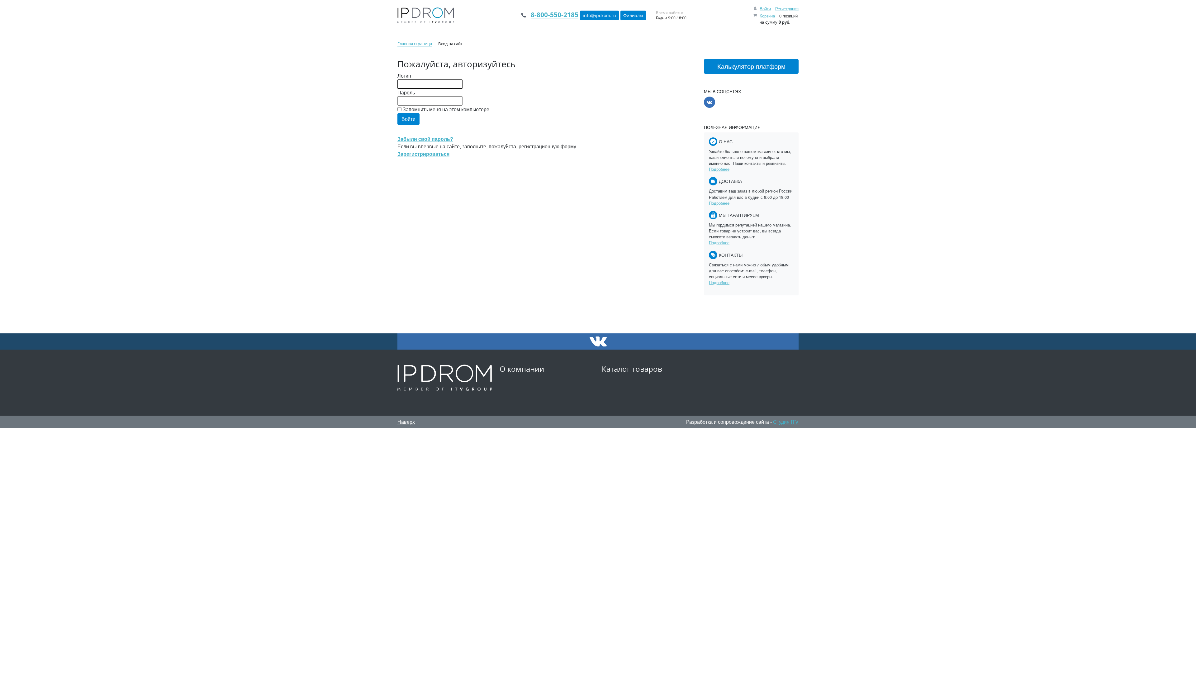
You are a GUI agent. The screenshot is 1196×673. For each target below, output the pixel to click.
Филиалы (633, 15)
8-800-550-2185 (554, 14)
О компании (522, 369)
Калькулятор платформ (751, 66)
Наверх (406, 421)
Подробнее (719, 169)
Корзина (767, 16)
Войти (765, 9)
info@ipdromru (599, 15)
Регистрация (787, 9)
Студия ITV (786, 421)
